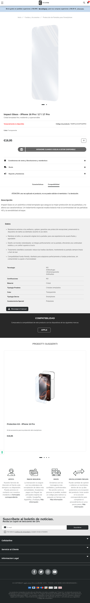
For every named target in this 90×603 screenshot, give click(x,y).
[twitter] (41, 572)
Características (37, 184)
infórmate (80, 9)
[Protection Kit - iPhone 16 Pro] (45, 387)
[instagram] (48, 572)
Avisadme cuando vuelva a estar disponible (55, 149)
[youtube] (55, 572)
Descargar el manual (19, 309)
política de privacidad (22, 532)
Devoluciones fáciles (78, 479)
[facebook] (34, 572)
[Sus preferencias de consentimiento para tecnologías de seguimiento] (2, 452)
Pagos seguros (33, 479)
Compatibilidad (53, 184)
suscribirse (77, 527)
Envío (56, 479)
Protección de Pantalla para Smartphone (57, 17)
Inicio (19, 17)
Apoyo (11, 479)
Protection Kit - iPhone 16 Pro (21, 424)
